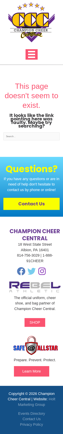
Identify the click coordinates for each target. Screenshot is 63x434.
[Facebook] (21, 271)
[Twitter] (31, 271)
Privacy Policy (31, 424)
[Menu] (32, 54)
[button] (31, 371)
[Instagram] (42, 271)
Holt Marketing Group (36, 401)
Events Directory (31, 413)
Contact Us (32, 419)
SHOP (35, 322)
